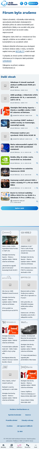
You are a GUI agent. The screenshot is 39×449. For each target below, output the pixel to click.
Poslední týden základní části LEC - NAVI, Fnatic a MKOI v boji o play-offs (10, 350)
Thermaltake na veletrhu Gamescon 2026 (21, 170)
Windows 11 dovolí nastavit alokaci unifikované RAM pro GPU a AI (23, 84)
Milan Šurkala (15, 90)
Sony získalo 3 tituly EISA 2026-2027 (27, 401)
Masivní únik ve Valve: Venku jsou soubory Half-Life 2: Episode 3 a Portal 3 (28, 294)
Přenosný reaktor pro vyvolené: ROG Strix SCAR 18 (23, 134)
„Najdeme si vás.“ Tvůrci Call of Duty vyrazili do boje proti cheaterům (28, 249)
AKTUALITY (20, 51)
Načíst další (19, 208)
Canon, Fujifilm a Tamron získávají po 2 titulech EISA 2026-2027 (28, 394)
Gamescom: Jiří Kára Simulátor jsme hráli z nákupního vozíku (28, 315)
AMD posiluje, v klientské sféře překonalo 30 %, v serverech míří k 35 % (24, 97)
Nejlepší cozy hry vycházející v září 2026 (9, 388)
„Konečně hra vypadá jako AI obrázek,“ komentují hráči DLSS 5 (9, 268)
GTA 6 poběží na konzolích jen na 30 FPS (10, 309)
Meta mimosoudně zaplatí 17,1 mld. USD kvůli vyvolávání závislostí (23, 146)
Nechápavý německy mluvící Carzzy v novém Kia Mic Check (10, 360)
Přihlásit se (33, 3)
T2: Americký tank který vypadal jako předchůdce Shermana (28, 357)
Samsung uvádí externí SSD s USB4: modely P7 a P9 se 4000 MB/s (24, 182)
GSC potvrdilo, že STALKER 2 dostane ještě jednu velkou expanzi (27, 305)
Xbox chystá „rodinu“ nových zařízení (9, 382)
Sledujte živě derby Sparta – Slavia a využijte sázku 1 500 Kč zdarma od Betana (23, 110)
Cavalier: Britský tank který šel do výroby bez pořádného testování (28, 338)
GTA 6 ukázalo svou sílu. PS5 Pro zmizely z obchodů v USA (29, 270)
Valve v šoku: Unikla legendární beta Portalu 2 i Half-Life (10, 248)
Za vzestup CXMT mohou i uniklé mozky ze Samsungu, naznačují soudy (22, 122)
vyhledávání (7, 61)
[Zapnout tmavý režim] (25, 3)
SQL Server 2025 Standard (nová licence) (10, 292)
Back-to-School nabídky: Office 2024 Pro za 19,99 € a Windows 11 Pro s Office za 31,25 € (23, 195)
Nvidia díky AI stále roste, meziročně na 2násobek (21, 158)
